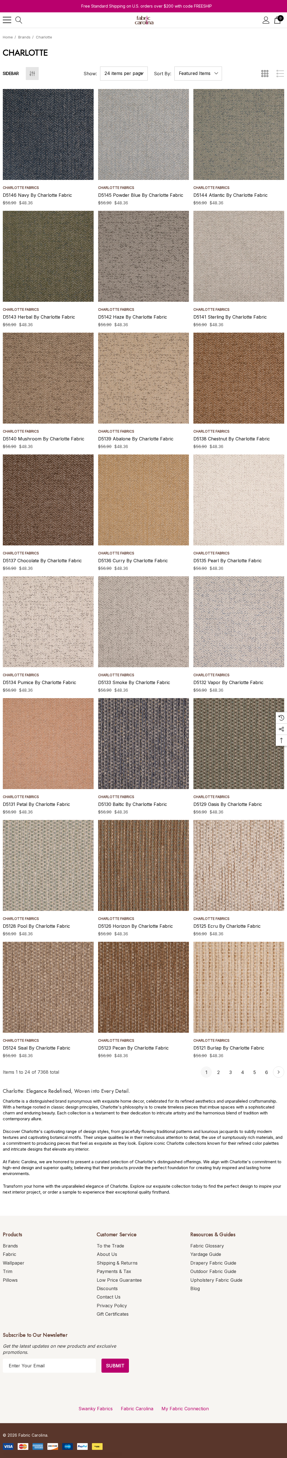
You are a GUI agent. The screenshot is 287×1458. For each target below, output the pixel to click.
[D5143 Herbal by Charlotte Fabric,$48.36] (48, 256)
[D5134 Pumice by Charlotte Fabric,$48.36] (48, 621)
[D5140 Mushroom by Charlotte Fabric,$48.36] (48, 378)
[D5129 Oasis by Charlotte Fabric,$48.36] (238, 743)
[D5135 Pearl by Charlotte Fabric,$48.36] (238, 499)
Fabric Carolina (137, 1408)
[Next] (278, 1072)
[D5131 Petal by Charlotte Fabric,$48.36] (48, 743)
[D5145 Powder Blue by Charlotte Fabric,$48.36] (143, 134)
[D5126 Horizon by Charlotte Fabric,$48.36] (143, 865)
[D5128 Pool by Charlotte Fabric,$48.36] (48, 865)
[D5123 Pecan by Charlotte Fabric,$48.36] (143, 987)
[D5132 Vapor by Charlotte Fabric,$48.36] (238, 621)
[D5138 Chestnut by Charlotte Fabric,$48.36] (238, 378)
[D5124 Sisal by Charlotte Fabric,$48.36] (48, 987)
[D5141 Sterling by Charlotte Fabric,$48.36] (238, 256)
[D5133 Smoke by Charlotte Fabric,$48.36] (143, 621)
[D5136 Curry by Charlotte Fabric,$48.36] (143, 499)
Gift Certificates (113, 1314)
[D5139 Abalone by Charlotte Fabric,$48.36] (143, 378)
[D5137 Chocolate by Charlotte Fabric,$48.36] (48, 499)
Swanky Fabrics (95, 1408)
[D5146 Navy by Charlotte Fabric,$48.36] (48, 134)
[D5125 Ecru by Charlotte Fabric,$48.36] (238, 865)
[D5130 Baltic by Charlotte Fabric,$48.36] (143, 743)
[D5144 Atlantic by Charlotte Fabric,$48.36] (238, 134)
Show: (90, 73)
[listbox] (198, 74)
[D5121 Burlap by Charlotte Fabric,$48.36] (238, 987)
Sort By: (162, 73)
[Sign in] (266, 20)
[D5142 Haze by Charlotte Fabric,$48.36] (143, 256)
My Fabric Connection (185, 1408)
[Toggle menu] (7, 20)
